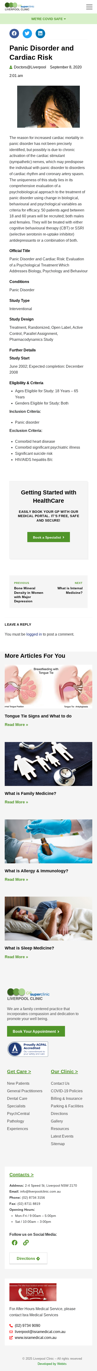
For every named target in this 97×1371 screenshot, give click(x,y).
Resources (60, 1129)
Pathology (15, 1121)
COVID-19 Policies (67, 1091)
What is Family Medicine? (30, 793)
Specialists (16, 1106)
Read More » (16, 724)
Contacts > (21, 1174)
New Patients (18, 1083)
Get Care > (19, 1071)
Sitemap (58, 1144)
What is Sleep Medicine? (29, 948)
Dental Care (17, 1099)
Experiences (17, 1129)
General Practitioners (24, 1091)
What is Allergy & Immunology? (36, 871)
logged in (34, 634)
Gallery (57, 1121)
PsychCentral (18, 1114)
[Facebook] (14, 1243)
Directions (59, 1114)
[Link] (26, 1243)
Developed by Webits (52, 1364)
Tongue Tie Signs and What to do (38, 716)
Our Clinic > (64, 1071)
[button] (14, 33)
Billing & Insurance (66, 1099)
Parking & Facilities (67, 1106)
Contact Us (60, 1083)
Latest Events (62, 1136)
